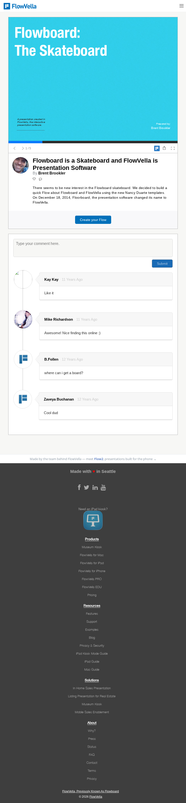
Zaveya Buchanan (59, 399)
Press (92, 739)
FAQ (92, 755)
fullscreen (172, 148)
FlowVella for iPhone (91, 571)
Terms (92, 771)
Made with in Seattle (93, 471)
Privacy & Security (92, 645)
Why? (92, 731)
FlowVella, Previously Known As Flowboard (90, 791)
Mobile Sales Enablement (92, 712)
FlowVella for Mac (92, 555)
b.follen (51, 359)
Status (91, 747)
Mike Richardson (58, 319)
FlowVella (19, 6)
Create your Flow (93, 220)
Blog (92, 637)
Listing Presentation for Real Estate (92, 696)
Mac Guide (91, 669)
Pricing (91, 595)
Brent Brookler (51, 173)
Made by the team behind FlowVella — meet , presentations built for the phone (93, 459)
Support (91, 621)
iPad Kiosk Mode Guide (92, 653)
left (14, 148)
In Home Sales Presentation (92, 688)
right (23, 148)
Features (92, 613)
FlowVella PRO (92, 579)
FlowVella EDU (92, 587)
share (164, 148)
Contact (91, 763)
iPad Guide (92, 661)
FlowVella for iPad (92, 563)
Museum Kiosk (92, 547)
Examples (91, 629)
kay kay (51, 279)
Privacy (92, 778)
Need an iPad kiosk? (93, 509)
